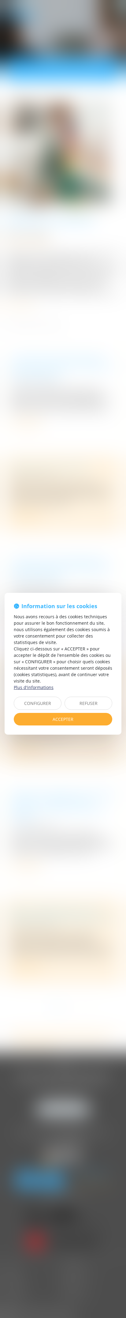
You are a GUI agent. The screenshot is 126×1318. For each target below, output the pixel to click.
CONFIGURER (37, 703)
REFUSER (89, 703)
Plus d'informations (34, 687)
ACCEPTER (63, 719)
